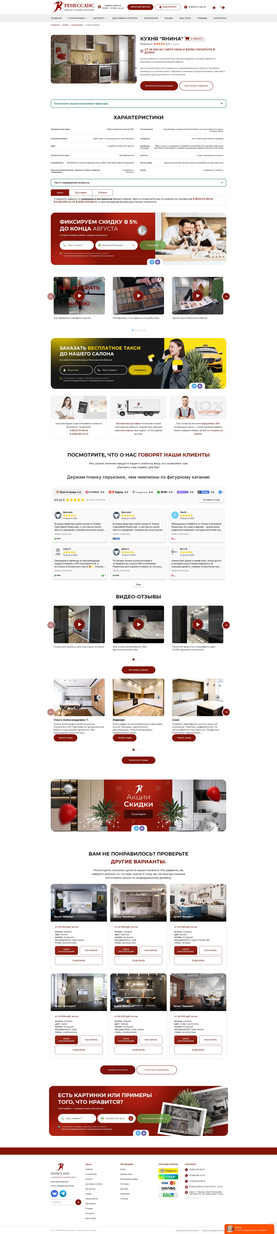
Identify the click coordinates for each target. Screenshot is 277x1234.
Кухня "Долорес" (65, 1006)
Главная (56, 18)
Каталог (98, 18)
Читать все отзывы (138, 760)
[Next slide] (226, 296)
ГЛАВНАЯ (55, 25)
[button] (132, 330)
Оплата (102, 192)
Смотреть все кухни (118, 1070)
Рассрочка (151, 18)
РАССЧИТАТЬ (91, 950)
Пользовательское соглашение (187, 1230)
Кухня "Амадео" (184, 916)
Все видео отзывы (138, 670)
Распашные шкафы (129, 1179)
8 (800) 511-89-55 (203, 199)
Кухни (65, 25)
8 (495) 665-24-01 (64, 201)
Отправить (153, 245)
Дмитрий (126, 512)
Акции (169, 18)
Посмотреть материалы (157, 1070)
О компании (76, 18)
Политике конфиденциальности (75, 256)
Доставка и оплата (125, 18)
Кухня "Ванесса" (124, 1006)
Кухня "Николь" (64, 916)
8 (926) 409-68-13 (86, 201)
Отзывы (202, 18)
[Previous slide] (50, 296)
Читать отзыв (65, 738)
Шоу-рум (185, 18)
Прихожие (125, 1194)
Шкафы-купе (126, 1174)
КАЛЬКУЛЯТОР (169, 7)
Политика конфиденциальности (214, 1230)
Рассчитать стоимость (196, 86)
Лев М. (183, 512)
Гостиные (124, 1184)
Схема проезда (192, 1198)
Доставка (80, 192)
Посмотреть (138, 814)
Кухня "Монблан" (125, 916)
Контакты (220, 18)
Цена (60, 192)
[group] (79, 295)
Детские (124, 1189)
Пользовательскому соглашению (101, 256)
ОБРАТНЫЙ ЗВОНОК (140, 7)
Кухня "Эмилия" (184, 1006)
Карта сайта (91, 1218)
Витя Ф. (184, 549)
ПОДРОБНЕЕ (79, 960)
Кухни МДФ (77, 25)
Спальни (124, 1199)
